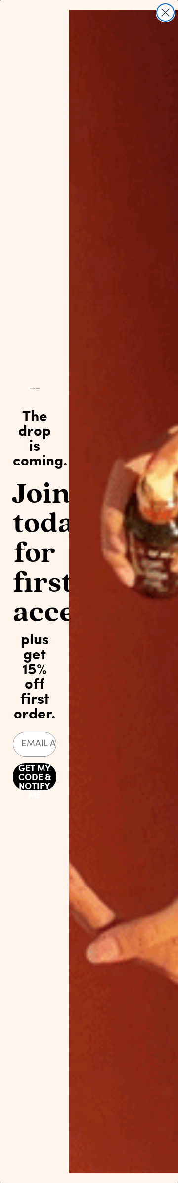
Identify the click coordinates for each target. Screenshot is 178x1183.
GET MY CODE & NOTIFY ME (34, 776)
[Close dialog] (165, 12)
